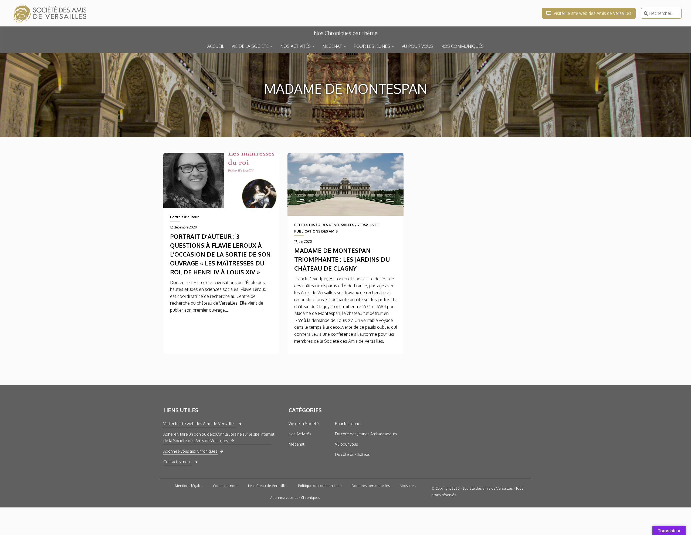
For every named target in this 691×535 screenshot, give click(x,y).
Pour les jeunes (348, 423)
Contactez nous (225, 485)
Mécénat (296, 444)
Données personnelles (370, 485)
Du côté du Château (352, 454)
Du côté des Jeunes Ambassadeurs (366, 433)
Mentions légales (189, 485)
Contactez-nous (177, 461)
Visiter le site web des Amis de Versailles (592, 13)
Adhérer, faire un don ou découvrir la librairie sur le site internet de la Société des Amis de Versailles (219, 437)
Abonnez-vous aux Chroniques (190, 451)
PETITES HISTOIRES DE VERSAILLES (324, 225)
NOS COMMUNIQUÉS (462, 46)
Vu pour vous (346, 444)
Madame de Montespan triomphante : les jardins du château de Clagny (342, 259)
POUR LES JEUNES (372, 46)
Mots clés (408, 485)
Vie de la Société (304, 423)
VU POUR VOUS (417, 46)
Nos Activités (300, 433)
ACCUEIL (215, 46)
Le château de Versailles (268, 485)
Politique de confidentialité (320, 485)
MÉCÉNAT (332, 46)
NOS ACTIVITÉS (295, 46)
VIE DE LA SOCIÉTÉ (250, 46)
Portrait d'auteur (184, 217)
